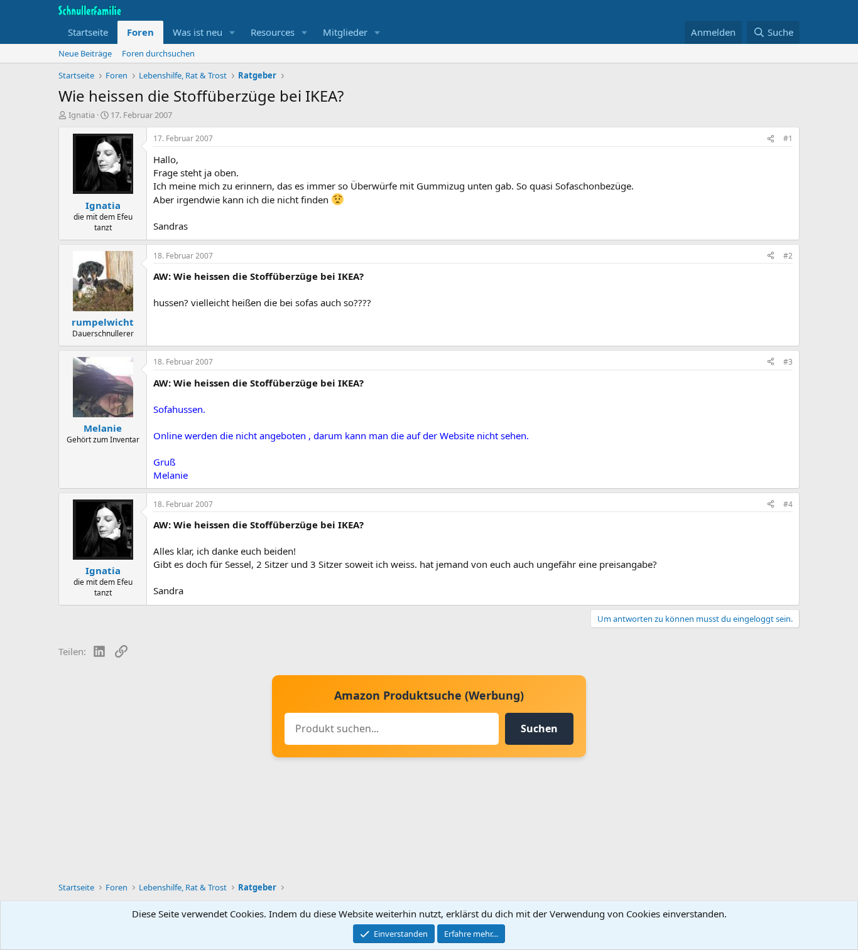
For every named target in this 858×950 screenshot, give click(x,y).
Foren (140, 32)
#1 (788, 138)
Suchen (539, 728)
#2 (788, 255)
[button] (232, 32)
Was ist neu (197, 32)
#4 (788, 504)
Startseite (88, 32)
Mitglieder (345, 32)
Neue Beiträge (85, 53)
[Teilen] (771, 139)
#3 (788, 361)
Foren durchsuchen (158, 53)
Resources (273, 32)
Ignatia (81, 114)
